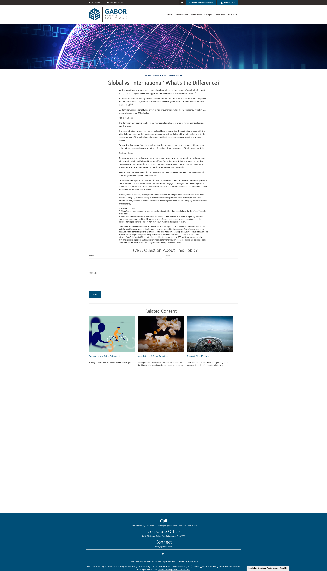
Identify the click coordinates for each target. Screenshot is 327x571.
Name (91, 256)
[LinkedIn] (182, 2)
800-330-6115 (97, 2)
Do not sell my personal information (174, 570)
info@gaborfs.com (117, 2)
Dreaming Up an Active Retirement (104, 356)
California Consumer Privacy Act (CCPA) (179, 567)
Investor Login (229, 2)
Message (93, 273)
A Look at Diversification (198, 356)
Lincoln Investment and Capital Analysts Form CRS (267, 568)
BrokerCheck (192, 562)
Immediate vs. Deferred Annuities (152, 356)
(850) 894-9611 (170, 526)
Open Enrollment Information (201, 2)
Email (167, 256)
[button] (169, 14)
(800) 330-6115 (147, 526)
